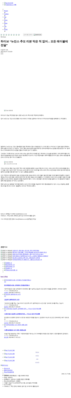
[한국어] (2, 34)
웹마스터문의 (8, 370)
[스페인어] (14, 34)
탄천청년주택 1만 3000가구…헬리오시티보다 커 (27, 259)
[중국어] (9, 34)
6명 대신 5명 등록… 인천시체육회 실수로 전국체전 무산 (29, 252)
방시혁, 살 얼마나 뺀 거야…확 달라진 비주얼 (26, 258)
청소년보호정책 (9, 372)
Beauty (6, 11)
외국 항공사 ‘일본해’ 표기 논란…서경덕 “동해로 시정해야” (30, 256)
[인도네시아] (19, 34)
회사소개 (7, 368)
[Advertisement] (8, 82)
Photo (5, 23)
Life (5, 26)
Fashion (6, 14)
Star (5, 17)
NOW (6, 29)
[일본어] (7, 34)
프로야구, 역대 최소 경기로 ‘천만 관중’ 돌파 (25, 250)
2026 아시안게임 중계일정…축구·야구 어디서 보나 (27, 254)
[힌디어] (17, 34)
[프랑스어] (12, 34)
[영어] (4, 34)
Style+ (6, 20)
